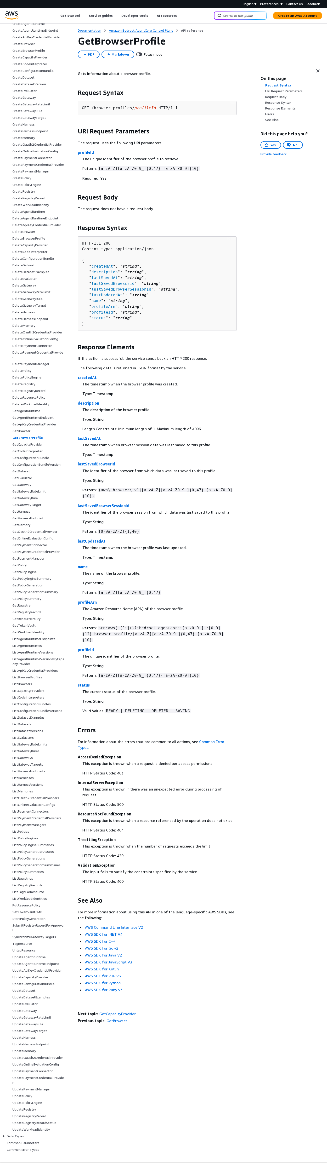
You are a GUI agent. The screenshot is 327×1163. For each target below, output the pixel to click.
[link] (192, 30)
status (98, 318)
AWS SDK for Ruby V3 (104, 989)
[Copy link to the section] (74, 92)
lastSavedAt (104, 277)
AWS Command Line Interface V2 (114, 927)
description (104, 272)
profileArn (103, 306)
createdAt (102, 266)
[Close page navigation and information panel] (318, 71)
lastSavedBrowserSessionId (121, 289)
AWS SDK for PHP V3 (103, 976)
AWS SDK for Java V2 (103, 955)
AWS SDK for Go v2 (101, 948)
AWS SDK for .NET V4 (103, 934)
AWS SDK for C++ (100, 941)
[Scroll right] (181, 15)
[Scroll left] (57, 15)
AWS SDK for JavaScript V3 (108, 962)
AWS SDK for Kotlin (102, 969)
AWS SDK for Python (103, 982)
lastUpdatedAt (107, 295)
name (96, 300)
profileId (86, 152)
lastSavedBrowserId (113, 283)
